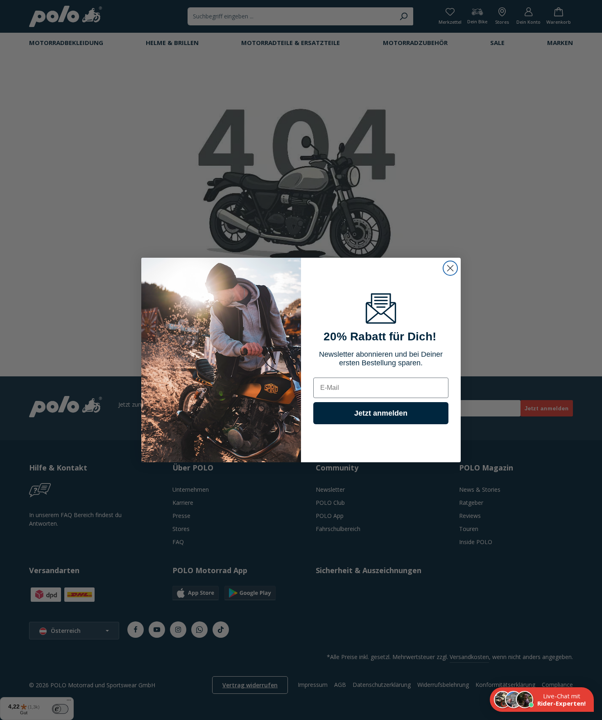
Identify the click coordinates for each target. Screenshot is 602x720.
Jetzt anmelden (380, 413)
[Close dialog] (450, 268)
